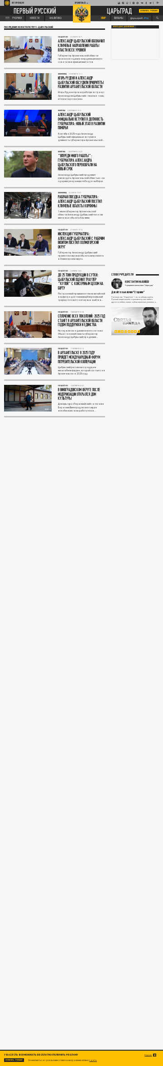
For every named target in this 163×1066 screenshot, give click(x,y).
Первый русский (35, 10)
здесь (93, 1060)
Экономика (62, 74)
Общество (63, 37)
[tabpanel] (135, 321)
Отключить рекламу (149, 10)
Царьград (119, 11)
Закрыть (148, 1055)
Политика (61, 110)
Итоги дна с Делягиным (123, 27)
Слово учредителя (122, 274)
